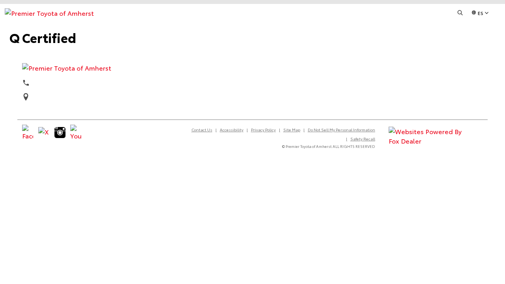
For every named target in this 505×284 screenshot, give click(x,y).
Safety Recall (362, 139)
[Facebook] (27, 132)
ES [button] (480, 12)
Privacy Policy (263, 130)
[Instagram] (59, 132)
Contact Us (201, 130)
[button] (460, 13)
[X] (43, 132)
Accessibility (231, 130)
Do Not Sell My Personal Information (341, 130)
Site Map (291, 130)
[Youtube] (75, 132)
